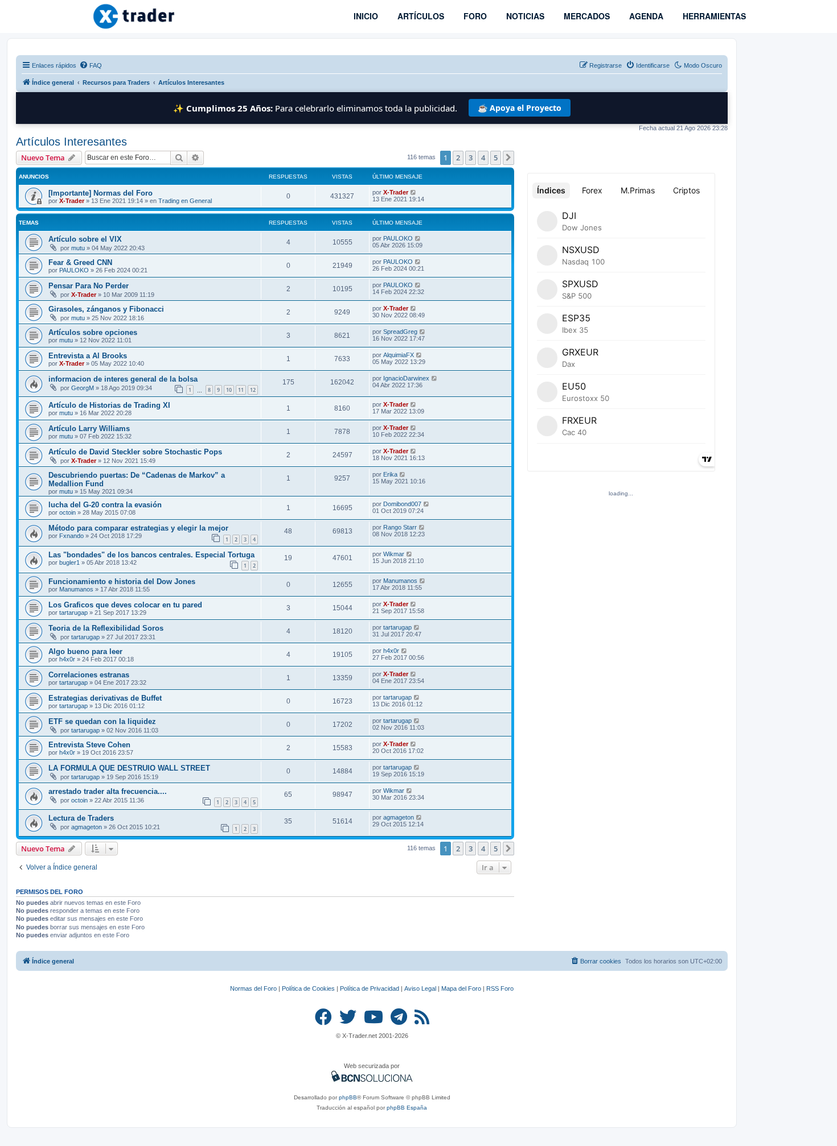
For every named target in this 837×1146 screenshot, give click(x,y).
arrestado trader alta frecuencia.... (107, 791)
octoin (67, 512)
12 (253, 390)
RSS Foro (500, 988)
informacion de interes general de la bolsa (123, 379)
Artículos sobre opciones (92, 332)
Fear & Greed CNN (80, 262)
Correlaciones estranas (88, 675)
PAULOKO (398, 238)
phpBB (348, 1097)
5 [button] (496, 157)
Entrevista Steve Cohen (89, 744)
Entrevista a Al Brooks (87, 355)
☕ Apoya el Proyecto (519, 107)
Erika (390, 474)
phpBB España (407, 1107)
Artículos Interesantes (71, 141)
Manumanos (76, 589)
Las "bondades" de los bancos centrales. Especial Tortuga (151, 555)
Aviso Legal (420, 988)
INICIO (364, 16)
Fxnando (71, 535)
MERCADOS (585, 16)
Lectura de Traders (81, 818)
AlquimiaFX (398, 354)
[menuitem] (90, 65)
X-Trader (71, 200)
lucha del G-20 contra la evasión (105, 504)
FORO (474, 16)
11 (241, 390)
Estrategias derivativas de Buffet (105, 698)
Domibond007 (402, 503)
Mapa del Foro (461, 988)
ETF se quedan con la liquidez (102, 721)
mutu (78, 248)
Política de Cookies (308, 988)
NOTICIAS (524, 16)
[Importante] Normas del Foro (100, 193)
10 (229, 390)
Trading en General (185, 200)
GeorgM (82, 387)
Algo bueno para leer (85, 651)
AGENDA (645, 16)
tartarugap (73, 612)
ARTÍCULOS (419, 16)
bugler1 (69, 562)
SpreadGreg (400, 331)
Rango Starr (400, 527)
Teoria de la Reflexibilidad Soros (105, 628)
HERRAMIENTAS (713, 16)
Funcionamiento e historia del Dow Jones (121, 581)
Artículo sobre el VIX (85, 239)
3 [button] (471, 157)
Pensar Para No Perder (88, 286)
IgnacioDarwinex (406, 378)
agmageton (86, 827)
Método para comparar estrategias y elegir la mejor (138, 528)
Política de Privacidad (369, 988)
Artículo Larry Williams (89, 428)
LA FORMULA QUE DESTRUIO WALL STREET (129, 768)
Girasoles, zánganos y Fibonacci (106, 309)
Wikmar (393, 554)
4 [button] (483, 157)
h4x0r (67, 659)
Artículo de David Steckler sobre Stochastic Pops (135, 452)
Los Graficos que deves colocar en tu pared (125, 605)
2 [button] (458, 157)
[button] (508, 157)
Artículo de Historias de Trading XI (109, 405)
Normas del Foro (253, 988)
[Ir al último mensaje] (413, 192)
